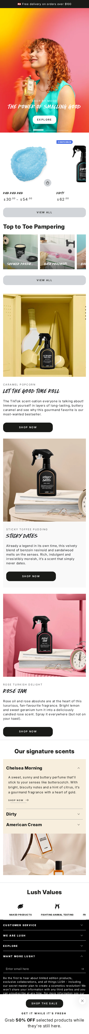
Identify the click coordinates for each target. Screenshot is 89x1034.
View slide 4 (63, 127)
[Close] (82, 1000)
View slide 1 (26, 127)
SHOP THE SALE (44, 1003)
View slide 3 (51, 127)
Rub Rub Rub (13, 193)
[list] (44, 910)
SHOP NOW (28, 427)
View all (44, 212)
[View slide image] (44, 70)
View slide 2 (38, 127)
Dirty (60, 193)
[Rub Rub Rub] (28, 164)
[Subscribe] (83, 968)
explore (44, 119)
